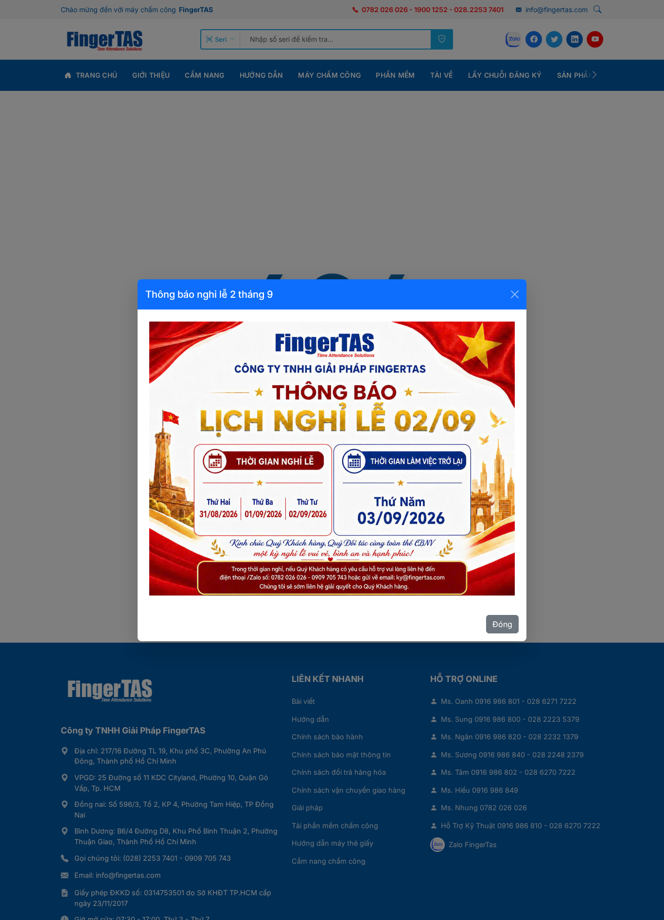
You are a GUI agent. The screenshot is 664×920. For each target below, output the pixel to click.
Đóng (502, 624)
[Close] (515, 294)
